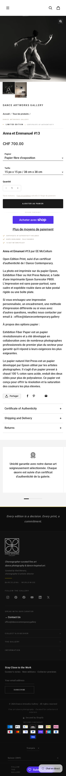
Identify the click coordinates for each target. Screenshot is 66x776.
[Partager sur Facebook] (27, 396)
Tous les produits (20, 114)
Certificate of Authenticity (21, 408)
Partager (14, 396)
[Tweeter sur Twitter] (40, 396)
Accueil (6, 114)
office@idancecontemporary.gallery (20, 622)
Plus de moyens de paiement (33, 229)
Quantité (7, 181)
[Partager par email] (46, 396)
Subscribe (19, 690)
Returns (9, 428)
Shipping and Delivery (18, 418)
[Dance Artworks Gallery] (33, 547)
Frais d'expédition (24, 196)
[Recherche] (50, 8)
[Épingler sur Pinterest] (34, 396)
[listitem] (8, 597)
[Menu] (8, 8)
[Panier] (58, 8)
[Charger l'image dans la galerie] (9, 88)
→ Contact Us (12, 617)
